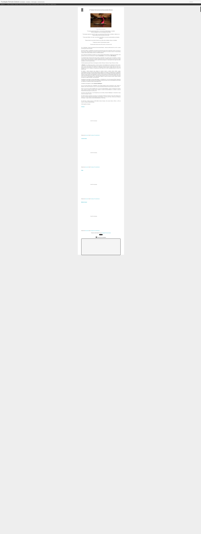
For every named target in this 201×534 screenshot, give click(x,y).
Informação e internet (35, 4)
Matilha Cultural (84, 202)
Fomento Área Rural (22, 4)
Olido (82, 170)
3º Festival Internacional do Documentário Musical (101, 10)
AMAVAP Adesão (53, 4)
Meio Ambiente (29, 4)
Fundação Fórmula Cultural (106, 232)
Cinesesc (83, 106)
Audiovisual (16, 4)
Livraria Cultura (84, 138)
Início (8, 4)
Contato (48, 4)
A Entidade (12, 4)
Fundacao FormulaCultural (95, 135)
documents (87, 135)
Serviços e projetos (43, 4)
